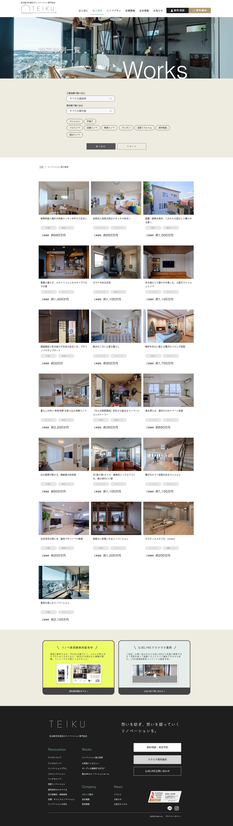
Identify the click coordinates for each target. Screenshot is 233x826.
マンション (75, 121)
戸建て (90, 121)
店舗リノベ (92, 128)
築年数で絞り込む (75, 105)
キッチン (126, 128)
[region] (64, 212)
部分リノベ (75, 135)
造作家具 (163, 128)
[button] (84, 11)
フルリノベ (75, 128)
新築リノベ (109, 128)
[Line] (169, 808)
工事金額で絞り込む (76, 93)
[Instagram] (176, 808)
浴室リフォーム (144, 128)
